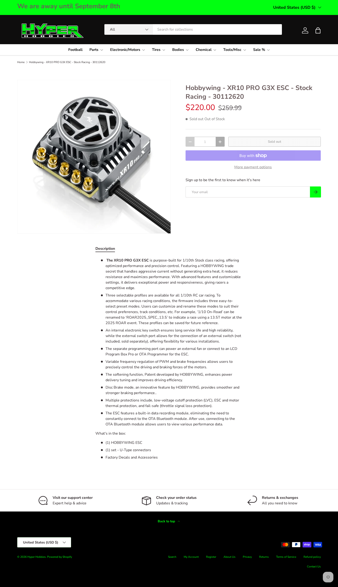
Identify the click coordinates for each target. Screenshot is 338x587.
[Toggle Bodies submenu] (187, 50)
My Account (191, 557)
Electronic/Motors (125, 49)
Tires (156, 49)
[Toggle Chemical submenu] (215, 50)
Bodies (178, 49)
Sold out (274, 141)
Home (21, 62)
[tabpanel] (169, 359)
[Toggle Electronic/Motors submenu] (143, 50)
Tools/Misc (232, 49)
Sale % (259, 49)
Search (172, 557)
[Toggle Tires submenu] (163, 50)
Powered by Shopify (59, 557)
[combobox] (193, 29)
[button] (318, 30)
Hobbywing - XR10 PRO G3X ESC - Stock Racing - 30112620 (67, 62)
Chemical (204, 49)
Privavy (247, 557)
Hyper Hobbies (36, 557)
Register (211, 557)
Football (75, 49)
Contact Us (314, 566)
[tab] (105, 248)
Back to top (167, 521)
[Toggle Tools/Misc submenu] (244, 50)
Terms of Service (286, 557)
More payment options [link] (253, 167)
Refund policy (312, 557)
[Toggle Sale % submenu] (268, 50)
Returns (264, 557)
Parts (93, 49)
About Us (229, 557)
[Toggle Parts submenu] (101, 50)
